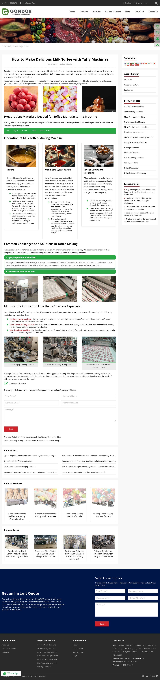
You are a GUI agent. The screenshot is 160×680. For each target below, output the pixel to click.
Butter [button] (24, 130)
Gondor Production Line (134, 106)
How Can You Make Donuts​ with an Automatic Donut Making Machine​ (89, 455)
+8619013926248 (10, 3)
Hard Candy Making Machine (22, 325)
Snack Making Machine (133, 111)
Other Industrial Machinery (135, 173)
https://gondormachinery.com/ (132, 658)
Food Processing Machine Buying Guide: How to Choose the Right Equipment (138, 200)
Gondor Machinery (23, 676)
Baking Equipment (131, 147)
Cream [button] (33, 130)
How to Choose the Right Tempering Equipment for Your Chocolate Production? (89, 466)
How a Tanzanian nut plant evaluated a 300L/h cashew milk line (139, 208)
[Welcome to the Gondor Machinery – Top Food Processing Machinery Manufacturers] (17, 12)
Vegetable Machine (131, 152)
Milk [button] (8, 130)
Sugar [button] (15, 130)
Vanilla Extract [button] (45, 130)
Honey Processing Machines (135, 142)
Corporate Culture (131, 85)
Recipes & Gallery (113, 11)
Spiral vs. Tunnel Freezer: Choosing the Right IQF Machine (139, 214)
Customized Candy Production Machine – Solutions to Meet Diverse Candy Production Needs (89, 461)
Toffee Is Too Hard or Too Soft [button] (21, 271)
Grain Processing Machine (134, 122)
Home (72, 11)
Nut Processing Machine (134, 158)
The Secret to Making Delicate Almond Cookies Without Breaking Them (140, 220)
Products (97, 11)
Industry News (78, 652)
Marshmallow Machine (20, 330)
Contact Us (153, 11)
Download (139, 11)
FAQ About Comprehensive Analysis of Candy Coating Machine (36, 437)
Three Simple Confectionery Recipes (18, 461)
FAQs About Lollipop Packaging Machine (19, 466)
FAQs (75, 656)
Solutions (84, 11)
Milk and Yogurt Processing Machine (138, 137)
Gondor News (78, 648)
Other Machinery (131, 168)
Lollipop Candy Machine (20, 319)
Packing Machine (131, 163)
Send (11, 429)
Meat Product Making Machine (136, 127)
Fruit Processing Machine (134, 132)
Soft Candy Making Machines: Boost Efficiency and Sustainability (34, 440)
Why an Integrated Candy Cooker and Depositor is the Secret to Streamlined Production (139, 192)
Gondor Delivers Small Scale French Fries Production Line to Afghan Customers (31, 472)
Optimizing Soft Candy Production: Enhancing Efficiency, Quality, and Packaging (31, 455)
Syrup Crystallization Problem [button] (22, 257)
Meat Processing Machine (134, 117)
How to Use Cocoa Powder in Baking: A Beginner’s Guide (84, 472)
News (127, 11)
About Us (128, 80)
